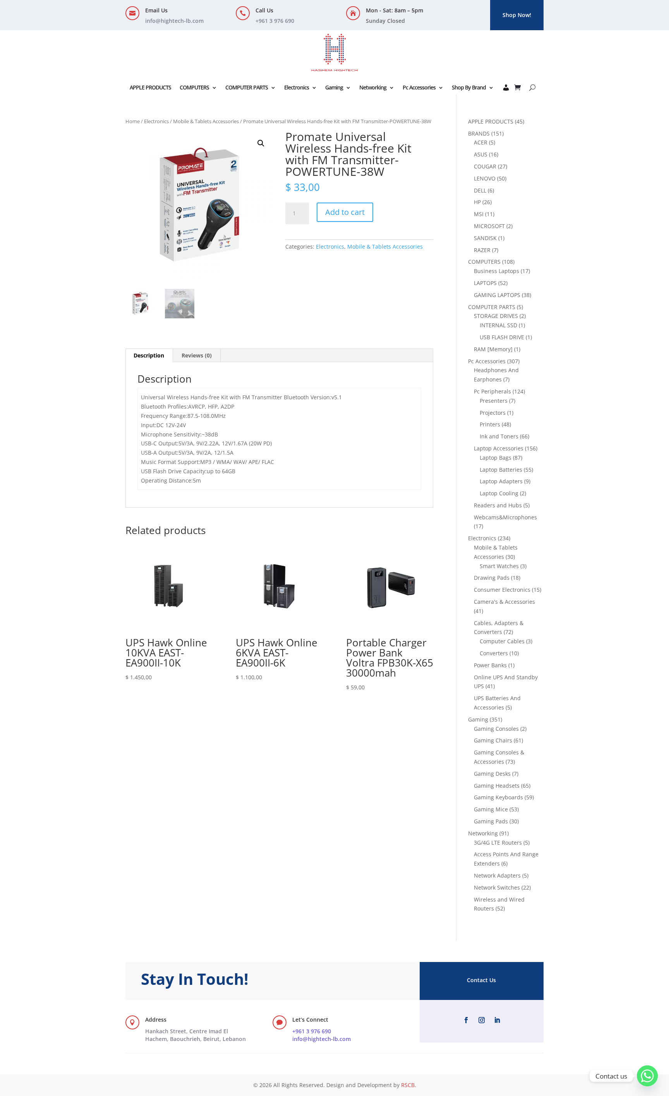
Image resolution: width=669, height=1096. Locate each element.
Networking (372, 87)
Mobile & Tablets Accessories (206, 121)
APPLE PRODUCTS (150, 87)
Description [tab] (149, 355)
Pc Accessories (419, 87)
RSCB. (408, 1085)
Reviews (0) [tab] (197, 355)
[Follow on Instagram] (481, 1020)
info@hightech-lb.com (174, 20)
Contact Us (481, 980)
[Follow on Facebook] (466, 1020)
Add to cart (345, 212)
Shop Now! (517, 15)
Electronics (296, 87)
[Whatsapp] (647, 1075)
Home (132, 121)
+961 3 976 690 (311, 1031)
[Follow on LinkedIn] (497, 1020)
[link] (195, 1035)
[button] (261, 143)
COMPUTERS (194, 87)
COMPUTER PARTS (246, 87)
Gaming (334, 87)
